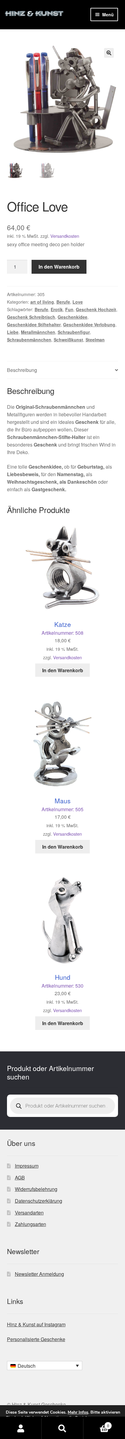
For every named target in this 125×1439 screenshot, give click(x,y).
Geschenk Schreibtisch (31, 317)
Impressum (27, 1165)
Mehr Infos (78, 1412)
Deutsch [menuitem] (26, 1365)
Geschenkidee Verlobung (89, 324)
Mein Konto (21, 1428)
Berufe (63, 302)
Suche (62, 1428)
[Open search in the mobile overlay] (62, 1106)
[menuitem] (44, 1365)
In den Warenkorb (59, 266)
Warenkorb (96, 1423)
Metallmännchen (38, 332)
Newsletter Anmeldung (39, 1273)
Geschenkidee (72, 317)
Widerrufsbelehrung (36, 1189)
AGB (20, 1177)
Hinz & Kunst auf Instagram (36, 1324)
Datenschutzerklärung (38, 1200)
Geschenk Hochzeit (96, 309)
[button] (109, 53)
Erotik (57, 309)
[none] (44, 1365)
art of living (42, 302)
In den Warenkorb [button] (62, 670)
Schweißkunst (68, 340)
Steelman (95, 340)
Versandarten (29, 1212)
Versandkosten (64, 236)
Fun (69, 309)
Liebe (13, 332)
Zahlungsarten (30, 1224)
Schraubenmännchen (29, 340)
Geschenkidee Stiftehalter (34, 324)
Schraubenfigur (74, 332)
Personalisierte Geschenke (36, 1339)
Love (78, 302)
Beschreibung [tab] (22, 369)
